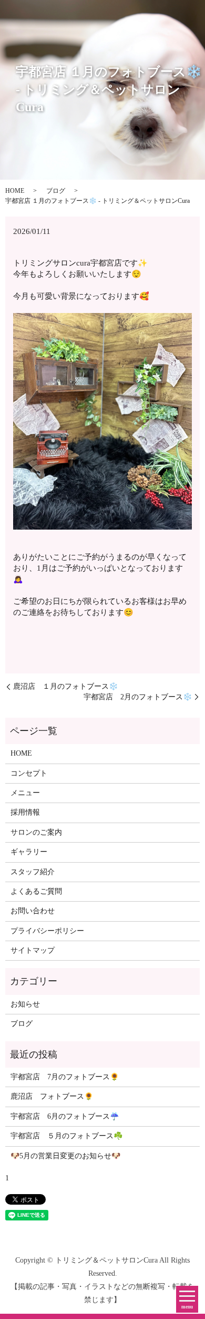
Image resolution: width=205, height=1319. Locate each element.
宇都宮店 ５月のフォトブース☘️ (66, 1136)
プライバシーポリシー (47, 931)
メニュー (25, 793)
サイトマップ (33, 950)
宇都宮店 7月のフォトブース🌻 (65, 1077)
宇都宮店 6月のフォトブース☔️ (65, 1116)
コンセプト (29, 773)
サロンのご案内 (36, 832)
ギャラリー (29, 852)
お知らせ (25, 1004)
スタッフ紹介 (33, 872)
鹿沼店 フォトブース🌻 (52, 1096)
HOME (14, 190)
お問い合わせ (33, 911)
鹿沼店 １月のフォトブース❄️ (65, 686)
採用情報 (25, 812)
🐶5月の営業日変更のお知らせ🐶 (65, 1156)
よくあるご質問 (36, 891)
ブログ (55, 190)
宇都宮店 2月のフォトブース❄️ (138, 697)
